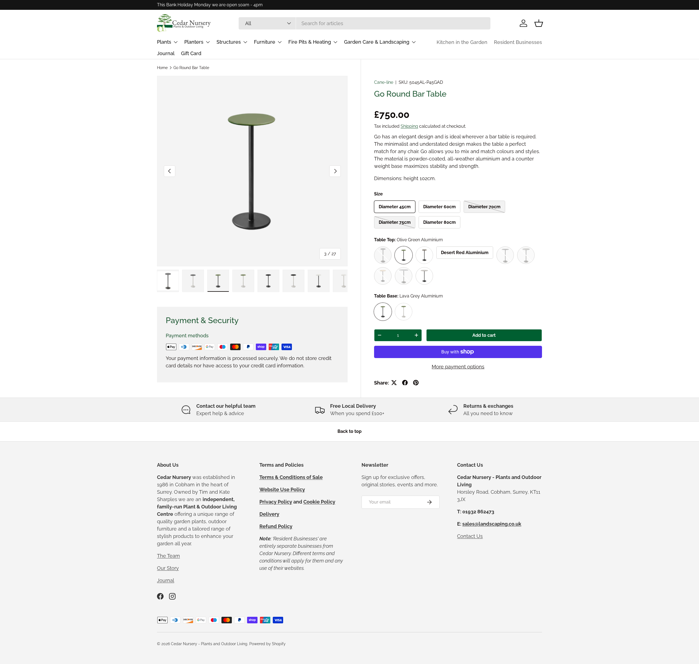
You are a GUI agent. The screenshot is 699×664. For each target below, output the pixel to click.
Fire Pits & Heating (309, 42)
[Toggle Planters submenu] (208, 42)
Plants (164, 42)
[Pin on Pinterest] (415, 382)
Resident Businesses (518, 42)
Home (162, 67)
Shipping (409, 126)
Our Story (168, 568)
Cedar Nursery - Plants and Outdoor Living (209, 644)
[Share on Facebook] (404, 382)
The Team (168, 556)
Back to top (349, 431)
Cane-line (383, 82)
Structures (229, 42)
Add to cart (484, 335)
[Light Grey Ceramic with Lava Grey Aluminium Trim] (526, 255)
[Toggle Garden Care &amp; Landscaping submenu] (413, 42)
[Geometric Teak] (383, 276)
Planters (193, 42)
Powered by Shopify (267, 644)
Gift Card (191, 53)
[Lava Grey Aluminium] (505, 255)
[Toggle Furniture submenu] (279, 42)
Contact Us (470, 536)
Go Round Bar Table (191, 67)
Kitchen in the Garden (462, 42)
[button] (539, 23)
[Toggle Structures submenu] (245, 42)
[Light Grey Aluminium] (403, 276)
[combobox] (364, 23)
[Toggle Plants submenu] (175, 42)
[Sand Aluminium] (424, 276)
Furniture (264, 42)
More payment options (458, 367)
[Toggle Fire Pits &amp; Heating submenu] (335, 42)
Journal (165, 53)
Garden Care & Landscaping (376, 42)
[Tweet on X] (394, 382)
